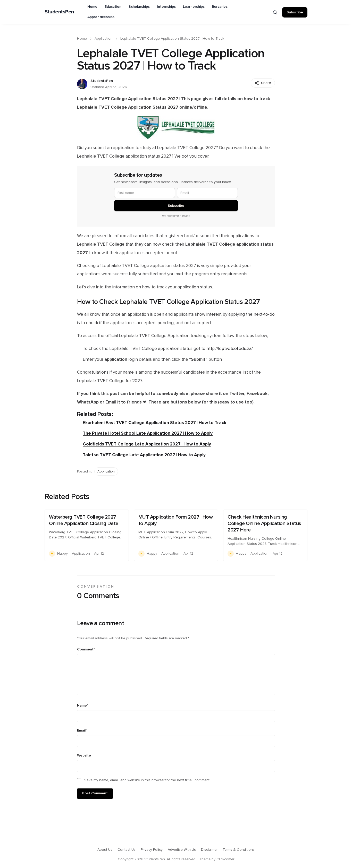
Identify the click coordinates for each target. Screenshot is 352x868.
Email (82, 730)
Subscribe (295, 12)
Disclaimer (209, 850)
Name (82, 705)
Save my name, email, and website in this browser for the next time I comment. (147, 780)
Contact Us (127, 850)
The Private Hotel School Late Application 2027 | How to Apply (148, 433)
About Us (104, 850)
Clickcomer (225, 859)
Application (104, 38)
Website (84, 755)
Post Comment (95, 793)
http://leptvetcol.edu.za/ (229, 348)
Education (113, 6)
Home (92, 6)
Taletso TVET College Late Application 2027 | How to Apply (144, 455)
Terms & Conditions (239, 850)
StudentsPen (59, 12)
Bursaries (220, 6)
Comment (86, 649)
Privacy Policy (152, 850)
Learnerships (194, 6)
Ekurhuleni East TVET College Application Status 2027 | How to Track (154, 422)
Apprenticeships (100, 17)
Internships (166, 6)
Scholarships (139, 6)
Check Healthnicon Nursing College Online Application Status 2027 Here (264, 523)
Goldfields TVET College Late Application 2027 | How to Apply (147, 444)
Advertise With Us (182, 850)
